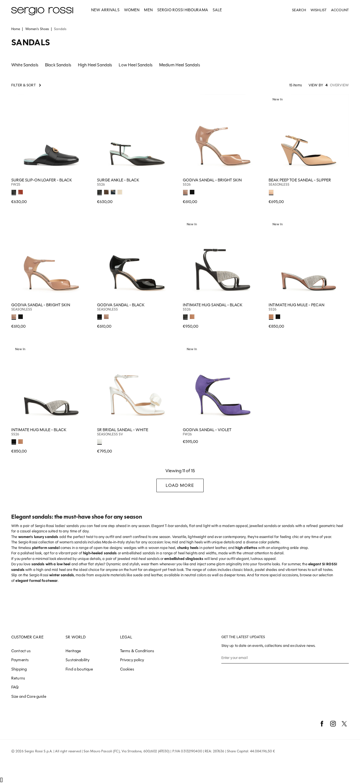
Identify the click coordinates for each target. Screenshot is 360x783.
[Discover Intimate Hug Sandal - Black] (223, 259)
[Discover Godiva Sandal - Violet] (223, 384)
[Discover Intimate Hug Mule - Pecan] (309, 259)
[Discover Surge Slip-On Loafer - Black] (51, 134)
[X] (344, 723)
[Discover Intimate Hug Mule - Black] (51, 384)
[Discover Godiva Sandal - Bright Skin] (223, 134)
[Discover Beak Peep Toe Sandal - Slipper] (309, 134)
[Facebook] (321, 723)
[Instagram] (333, 723)
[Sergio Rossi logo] (42, 10)
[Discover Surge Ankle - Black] (137, 134)
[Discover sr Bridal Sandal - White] (137, 384)
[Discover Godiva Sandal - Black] (137, 259)
